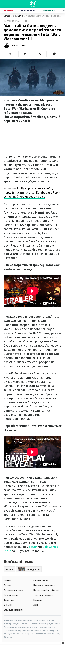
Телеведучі (9, 600)
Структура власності (13, 610)
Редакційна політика (13, 590)
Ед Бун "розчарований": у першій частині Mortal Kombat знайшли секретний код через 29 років (32, 192)
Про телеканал (11, 595)
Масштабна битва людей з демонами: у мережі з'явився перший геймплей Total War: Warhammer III (43, 16)
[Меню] (6, 4)
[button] (10, 54)
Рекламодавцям (40, 580)
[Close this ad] (63, 643)
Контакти (37, 600)
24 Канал (8, 11)
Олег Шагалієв (18, 45)
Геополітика (28, 11)
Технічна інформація (43, 595)
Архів (35, 605)
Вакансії (8, 605)
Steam (33, 547)
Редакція (8, 585)
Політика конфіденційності (46, 590)
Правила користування (44, 585)
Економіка (49, 11)
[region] (32, 653)
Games (7, 16)
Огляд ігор (18, 16)
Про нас (7, 580)
